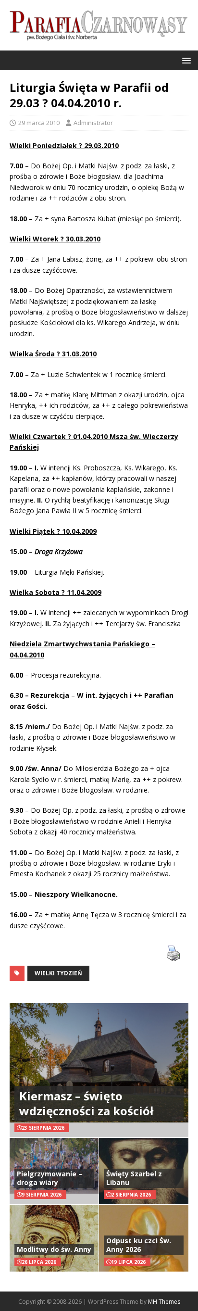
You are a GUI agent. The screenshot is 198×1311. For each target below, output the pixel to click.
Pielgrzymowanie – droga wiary (49, 1178)
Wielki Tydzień (58, 973)
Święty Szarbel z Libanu (134, 1178)
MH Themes (164, 1302)
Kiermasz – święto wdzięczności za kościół (86, 1103)
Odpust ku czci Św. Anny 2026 (138, 1245)
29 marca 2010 (39, 122)
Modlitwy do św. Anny (54, 1249)
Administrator (93, 122)
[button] (185, 60)
